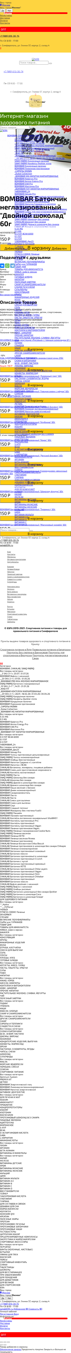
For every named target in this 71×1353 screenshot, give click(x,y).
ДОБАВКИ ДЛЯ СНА (24, 482)
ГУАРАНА (19, 477)
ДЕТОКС (19, 403)
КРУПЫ (18, 294)
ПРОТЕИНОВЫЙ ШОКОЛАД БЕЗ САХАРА (34, 434)
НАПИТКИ (19, 279)
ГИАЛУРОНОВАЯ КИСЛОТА (28, 472)
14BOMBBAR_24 (22, 191)
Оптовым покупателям (16, 559)
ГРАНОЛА (19, 345)
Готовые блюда (13, 569)
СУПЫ (17, 320)
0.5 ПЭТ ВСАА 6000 (24, 233)
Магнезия (11, 611)
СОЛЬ (17, 307)
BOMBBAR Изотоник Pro (27, 186)
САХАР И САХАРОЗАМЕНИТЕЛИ (30, 284)
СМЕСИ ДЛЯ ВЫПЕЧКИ (26, 304)
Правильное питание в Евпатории (51, 649)
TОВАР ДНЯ (20, 266)
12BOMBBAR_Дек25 (24, 241)
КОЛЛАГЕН (20, 487)
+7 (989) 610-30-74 (9, 36)
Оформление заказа (10, 1349)
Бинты (10, 606)
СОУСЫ (18, 309)
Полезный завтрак (14, 574)
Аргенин (10, 589)
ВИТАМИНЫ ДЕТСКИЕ (25, 499)
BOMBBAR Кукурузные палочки (30, 166)
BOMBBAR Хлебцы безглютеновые (32, 201)
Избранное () (21, 1309)
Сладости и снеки (14, 579)
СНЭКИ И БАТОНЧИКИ (25, 360)
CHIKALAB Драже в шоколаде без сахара (35, 226)
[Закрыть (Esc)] (1, 1342)
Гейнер (10, 599)
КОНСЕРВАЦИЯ (22, 292)
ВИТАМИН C (21, 522)
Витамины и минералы (16, 594)
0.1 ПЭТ (18, 236)
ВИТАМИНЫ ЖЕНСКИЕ (26, 507)
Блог (9, 552)
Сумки (9, 616)
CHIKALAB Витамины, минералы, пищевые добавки (41, 209)
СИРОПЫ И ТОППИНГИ (26, 358)
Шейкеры (11, 622)
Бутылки (10, 609)
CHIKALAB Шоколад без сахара (30, 221)
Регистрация (7, 1314)
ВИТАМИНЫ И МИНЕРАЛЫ (28, 464)
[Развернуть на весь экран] (4, 1342)
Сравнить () (35, 1309)
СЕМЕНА (19, 393)
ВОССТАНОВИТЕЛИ (24, 467)
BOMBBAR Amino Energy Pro (29, 181)
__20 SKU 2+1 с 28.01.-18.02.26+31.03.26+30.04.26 (39, 158)
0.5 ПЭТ (18, 238)
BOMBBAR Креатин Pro (26, 178)
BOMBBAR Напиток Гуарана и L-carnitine (35, 204)
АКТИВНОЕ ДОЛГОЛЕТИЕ (27, 413)
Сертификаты (13, 562)
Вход (16, 1314)
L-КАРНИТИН (21, 454)
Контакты (5, 23)
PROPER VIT (20, 401)
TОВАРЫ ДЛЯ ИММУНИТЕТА (29, 269)
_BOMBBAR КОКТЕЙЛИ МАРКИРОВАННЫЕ (35, 155)
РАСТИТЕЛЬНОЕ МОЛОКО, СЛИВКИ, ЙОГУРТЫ (37, 337)
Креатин (10, 602)
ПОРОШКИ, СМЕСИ (24, 391)
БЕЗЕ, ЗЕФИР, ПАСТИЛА (26, 363)
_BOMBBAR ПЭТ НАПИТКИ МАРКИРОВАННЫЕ (37, 188)
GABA (17, 452)
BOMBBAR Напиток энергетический (32, 411)
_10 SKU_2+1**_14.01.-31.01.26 (29, 150)
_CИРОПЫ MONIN (23, 171)
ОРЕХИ (18, 375)
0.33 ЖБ (19, 228)
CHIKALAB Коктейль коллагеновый (32, 214)
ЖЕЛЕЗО (19, 496)
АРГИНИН (19, 459)
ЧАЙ (17, 340)
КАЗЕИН (19, 416)
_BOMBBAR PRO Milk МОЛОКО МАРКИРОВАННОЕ (39, 145)
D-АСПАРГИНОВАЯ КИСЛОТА (29, 449)
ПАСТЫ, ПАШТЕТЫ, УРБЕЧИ (28, 317)
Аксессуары (6, 15)
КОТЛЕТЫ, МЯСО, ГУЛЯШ (27, 315)
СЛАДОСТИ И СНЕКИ (25, 287)
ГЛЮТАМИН (20, 474)
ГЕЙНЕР (18, 469)
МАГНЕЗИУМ (21, 431)
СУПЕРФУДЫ (21, 289)
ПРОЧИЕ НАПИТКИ (24, 335)
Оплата (4, 20)
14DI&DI (18, 251)
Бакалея (10, 566)
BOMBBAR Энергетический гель (30, 406)
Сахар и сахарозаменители (18, 577)
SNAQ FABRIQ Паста (24, 216)
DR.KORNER (20, 256)
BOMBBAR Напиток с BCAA (28, 206)
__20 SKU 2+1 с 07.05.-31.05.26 (29, 143)
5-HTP (18, 444)
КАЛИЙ (18, 494)
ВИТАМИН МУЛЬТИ (24, 514)
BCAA (17, 446)
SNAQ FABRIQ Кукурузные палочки (32, 160)
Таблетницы (12, 619)
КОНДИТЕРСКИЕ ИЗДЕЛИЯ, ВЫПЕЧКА (33, 370)
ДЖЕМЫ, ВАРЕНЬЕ (24, 365)
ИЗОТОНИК (20, 429)
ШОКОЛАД (20, 383)
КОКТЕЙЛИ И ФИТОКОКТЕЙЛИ (30, 330)
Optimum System (23, 398)
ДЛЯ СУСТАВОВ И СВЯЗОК (27, 479)
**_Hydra (19, 246)
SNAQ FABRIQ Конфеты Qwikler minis (33, 163)
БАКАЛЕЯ (19, 274)
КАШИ (18, 347)
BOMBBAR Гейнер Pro (25, 193)
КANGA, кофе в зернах (26, 271)
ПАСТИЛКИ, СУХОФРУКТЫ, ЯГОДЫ (32, 378)
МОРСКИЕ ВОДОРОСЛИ (26, 388)
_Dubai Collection (23, 173)
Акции (8, 13)
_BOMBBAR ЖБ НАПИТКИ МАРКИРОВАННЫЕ (36, 176)
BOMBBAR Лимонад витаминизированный (36, 408)
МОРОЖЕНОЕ (21, 441)
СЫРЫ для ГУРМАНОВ (26, 264)
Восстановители (14, 596)
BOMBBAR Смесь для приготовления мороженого (40, 211)
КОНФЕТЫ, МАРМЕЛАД (26, 373)
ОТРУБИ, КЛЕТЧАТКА (25, 302)
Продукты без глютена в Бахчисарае (27, 652)
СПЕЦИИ (19, 259)
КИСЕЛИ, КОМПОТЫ (25, 327)
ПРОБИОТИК (21, 421)
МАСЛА (18, 386)
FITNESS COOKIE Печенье (27, 254)
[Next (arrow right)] (4, 1344)
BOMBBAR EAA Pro (24, 183)
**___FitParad (21, 249)
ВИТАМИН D (21, 524)
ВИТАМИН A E (21, 517)
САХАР (18, 355)
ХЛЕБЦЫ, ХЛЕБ (22, 312)
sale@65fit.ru (6, 545)
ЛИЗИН (18, 491)
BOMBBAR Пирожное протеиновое (32, 168)
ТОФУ (17, 322)
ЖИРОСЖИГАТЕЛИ (24, 484)
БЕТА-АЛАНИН (22, 462)
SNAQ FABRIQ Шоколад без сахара (32, 219)
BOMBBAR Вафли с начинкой (29, 140)
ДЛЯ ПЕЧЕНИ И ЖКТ (25, 489)
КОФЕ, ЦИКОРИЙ (23, 332)
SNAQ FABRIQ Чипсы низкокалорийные (34, 199)
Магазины (11, 557)
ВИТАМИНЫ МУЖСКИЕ (26, 504)
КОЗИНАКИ (20, 368)
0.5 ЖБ (18, 231)
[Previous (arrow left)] (1, 1344)
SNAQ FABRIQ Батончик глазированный (34, 148)
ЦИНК (17, 512)
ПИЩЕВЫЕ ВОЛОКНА (25, 436)
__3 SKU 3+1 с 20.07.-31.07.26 (29, 138)
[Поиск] (50, 63)
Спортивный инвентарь (17, 614)
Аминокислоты (13, 586)
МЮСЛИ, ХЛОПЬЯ (23, 350)
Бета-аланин (12, 591)
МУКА (17, 299)
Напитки (10, 571)
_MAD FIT (19, 153)
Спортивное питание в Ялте (16, 649)
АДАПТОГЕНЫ (21, 439)
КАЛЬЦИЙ (19, 509)
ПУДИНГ (19, 342)
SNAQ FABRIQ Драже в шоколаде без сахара (37, 224)
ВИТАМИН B (21, 519)
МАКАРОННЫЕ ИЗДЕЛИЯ (27, 297)
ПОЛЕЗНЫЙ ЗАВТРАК (25, 282)
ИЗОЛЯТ (19, 426)
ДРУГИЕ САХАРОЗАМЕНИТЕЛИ (30, 353)
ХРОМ (18, 502)
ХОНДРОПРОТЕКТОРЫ (26, 424)
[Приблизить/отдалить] (8, 1342)
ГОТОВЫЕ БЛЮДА (23, 276)
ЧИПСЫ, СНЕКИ (22, 380)
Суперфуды (12, 582)
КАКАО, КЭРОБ (22, 325)
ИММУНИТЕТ (21, 419)
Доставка (5, 17)
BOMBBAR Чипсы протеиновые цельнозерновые (39, 196)
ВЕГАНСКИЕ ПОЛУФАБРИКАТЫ (30, 261)
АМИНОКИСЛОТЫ (23, 457)
